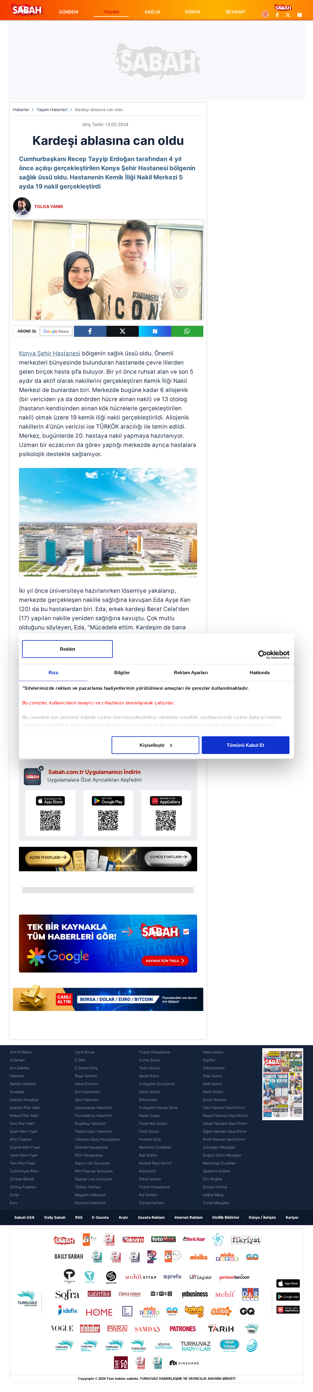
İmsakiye (17, 1091)
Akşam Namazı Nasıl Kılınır (225, 1115)
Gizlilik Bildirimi (225, 1217)
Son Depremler (87, 1091)
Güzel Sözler (149, 1091)
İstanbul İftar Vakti (25, 1107)
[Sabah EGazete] (282, 1127)
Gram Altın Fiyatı (24, 1131)
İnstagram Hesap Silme (158, 1107)
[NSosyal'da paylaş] (155, 331)
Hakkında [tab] (260, 672)
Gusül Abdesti (214, 1099)
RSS (79, 1217)
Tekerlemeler (214, 1068)
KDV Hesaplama (89, 1155)
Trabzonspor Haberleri (93, 1131)
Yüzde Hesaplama (154, 1052)
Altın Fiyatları (21, 1139)
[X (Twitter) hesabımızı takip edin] (288, 15)
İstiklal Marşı (213, 1194)
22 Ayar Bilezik (22, 1179)
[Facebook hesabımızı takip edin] (277, 15)
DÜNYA (192, 11)
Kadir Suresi (213, 1091)
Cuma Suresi (149, 1060)
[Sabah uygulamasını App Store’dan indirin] (50, 813)
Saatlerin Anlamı (216, 1171)
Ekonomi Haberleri (90, 1202)
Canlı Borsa (84, 1052)
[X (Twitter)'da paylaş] (122, 331)
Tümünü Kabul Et (245, 744)
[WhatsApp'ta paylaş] (187, 331)
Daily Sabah (54, 1217)
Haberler (21, 109)
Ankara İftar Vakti (24, 1115)
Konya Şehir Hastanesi (49, 353)
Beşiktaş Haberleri (90, 1123)
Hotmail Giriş (150, 1139)
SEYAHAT (235, 11)
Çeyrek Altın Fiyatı (25, 1147)
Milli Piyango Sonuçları (94, 1171)
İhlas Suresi (212, 1076)
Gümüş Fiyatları (23, 1187)
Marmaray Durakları (219, 1163)
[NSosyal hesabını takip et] (298, 15)
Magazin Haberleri (90, 1194)
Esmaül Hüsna (215, 1187)
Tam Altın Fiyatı (22, 1163)
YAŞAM (111, 11)
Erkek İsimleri (150, 1179)
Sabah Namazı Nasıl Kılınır (225, 1123)
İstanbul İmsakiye (24, 1099)
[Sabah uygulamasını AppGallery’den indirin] (166, 813)
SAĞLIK (152, 11)
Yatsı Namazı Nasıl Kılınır (224, 1107)
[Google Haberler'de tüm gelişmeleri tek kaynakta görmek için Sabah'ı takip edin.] (108, 946)
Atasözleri (147, 1171)
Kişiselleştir (152, 744)
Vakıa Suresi (213, 1052)
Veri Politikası (21, 1052)
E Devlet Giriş (86, 1068)
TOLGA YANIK (48, 206)
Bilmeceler (148, 1099)
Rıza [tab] (53, 672)
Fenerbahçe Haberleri (93, 1115)
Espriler (209, 1060)
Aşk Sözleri (148, 1155)
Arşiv (123, 1217)
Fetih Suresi (149, 1131)
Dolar (14, 1194)
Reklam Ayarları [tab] (191, 672)
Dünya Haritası (151, 1202)
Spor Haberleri (87, 1099)
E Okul (80, 1060)
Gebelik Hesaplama (91, 1147)
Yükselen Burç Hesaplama (97, 1139)
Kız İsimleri (148, 1194)
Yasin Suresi (149, 1068)
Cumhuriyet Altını (24, 1171)
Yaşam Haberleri (52, 109)
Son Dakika (19, 1068)
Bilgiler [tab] (122, 672)
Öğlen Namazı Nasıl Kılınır (225, 1131)
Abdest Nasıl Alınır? (155, 1163)
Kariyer (292, 1217)
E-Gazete (100, 1217)
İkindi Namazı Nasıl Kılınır (224, 1139)
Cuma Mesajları (216, 1202)
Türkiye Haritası (88, 1187)
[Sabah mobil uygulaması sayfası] (34, 775)
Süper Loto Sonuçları (92, 1163)
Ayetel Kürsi (149, 1076)
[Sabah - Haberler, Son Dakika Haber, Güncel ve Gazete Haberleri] (26, 10)
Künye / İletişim (262, 1217)
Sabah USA (24, 1217)
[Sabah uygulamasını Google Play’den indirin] (108, 813)
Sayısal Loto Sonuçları (93, 1179)
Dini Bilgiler (212, 1179)
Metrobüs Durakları (155, 1147)
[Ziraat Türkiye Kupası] (265, 15)
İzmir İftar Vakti (22, 1123)
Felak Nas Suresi (153, 1123)
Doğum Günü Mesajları (222, 1155)
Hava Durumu (86, 1083)
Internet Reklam (189, 1217)
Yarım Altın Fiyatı (24, 1155)
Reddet (67, 648)
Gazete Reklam (151, 1217)
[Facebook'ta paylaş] (90, 331)
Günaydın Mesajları (219, 1147)
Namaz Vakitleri (23, 1083)
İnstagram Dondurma (157, 1083)
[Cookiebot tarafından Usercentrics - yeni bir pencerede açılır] (262, 654)
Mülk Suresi (212, 1083)
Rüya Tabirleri (86, 1076)
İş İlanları (17, 1060)
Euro (13, 1202)
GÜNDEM (68, 11)
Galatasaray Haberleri (93, 1107)
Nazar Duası (149, 1115)
